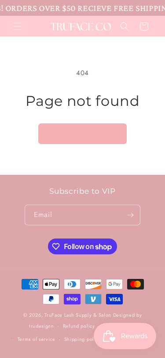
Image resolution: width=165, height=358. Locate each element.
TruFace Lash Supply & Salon (77, 314)
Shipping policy (82, 339)
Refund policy (79, 325)
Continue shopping (82, 133)
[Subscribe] (130, 215)
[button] (17, 26)
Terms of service (36, 339)
